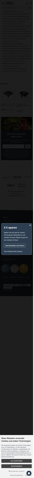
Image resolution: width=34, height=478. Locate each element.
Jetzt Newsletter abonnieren (14, 246)
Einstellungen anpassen (17, 471)
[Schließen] (30, 225)
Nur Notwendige (16, 466)
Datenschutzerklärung (16, 475)
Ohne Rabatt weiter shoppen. (13, 251)
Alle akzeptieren (16, 461)
